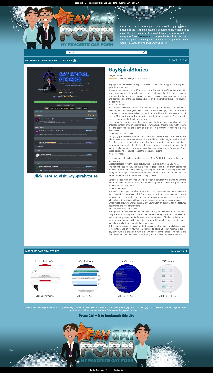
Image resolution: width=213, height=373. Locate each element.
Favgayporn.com (146, 36)
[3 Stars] (113, 79)
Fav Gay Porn (93, 27)
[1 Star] (109, 79)
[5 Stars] (116, 79)
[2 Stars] (111, 79)
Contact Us (118, 370)
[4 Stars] (115, 79)
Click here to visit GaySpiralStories (65, 176)
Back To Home (179, 60)
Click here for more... (45, 296)
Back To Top (178, 251)
